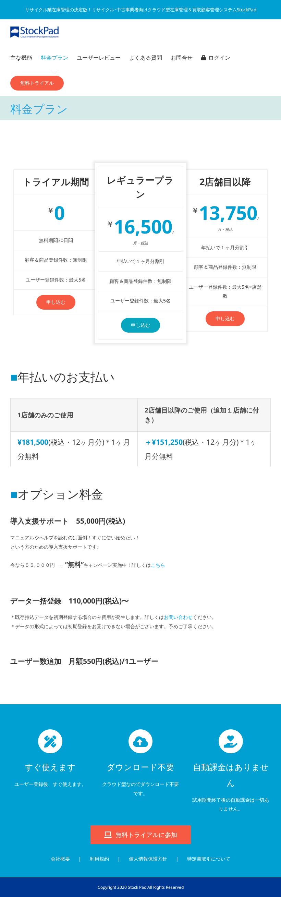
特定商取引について (208, 859)
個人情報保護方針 (148, 859)
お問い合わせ (178, 617)
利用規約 (99, 859)
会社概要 (60, 859)
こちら (158, 565)
